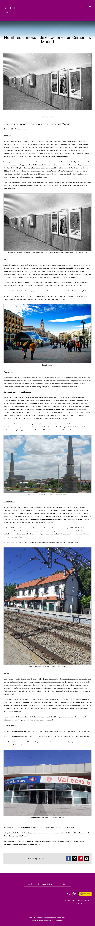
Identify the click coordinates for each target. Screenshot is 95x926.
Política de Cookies (60, 918)
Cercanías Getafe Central (26, 717)
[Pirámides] (47, 82)
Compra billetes (47, 884)
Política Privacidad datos (45, 918)
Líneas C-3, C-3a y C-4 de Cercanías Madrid (40, 265)
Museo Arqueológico (27, 153)
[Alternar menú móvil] (90, 7)
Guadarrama (20, 507)
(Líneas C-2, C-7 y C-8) (29, 731)
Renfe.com (32, 884)
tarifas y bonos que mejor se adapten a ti (27, 841)
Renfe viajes (62, 884)
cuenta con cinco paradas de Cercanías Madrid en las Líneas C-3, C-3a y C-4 (56, 682)
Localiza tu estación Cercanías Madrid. (26, 844)
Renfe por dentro (20, 129)
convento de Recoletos (70, 168)
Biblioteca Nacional (10, 153)
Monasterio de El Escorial (50, 513)
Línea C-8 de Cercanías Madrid (34, 542)
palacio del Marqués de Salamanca (39, 165)
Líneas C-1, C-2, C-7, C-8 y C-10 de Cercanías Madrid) (37, 147)
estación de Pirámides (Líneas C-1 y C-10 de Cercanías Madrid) (59, 378)
